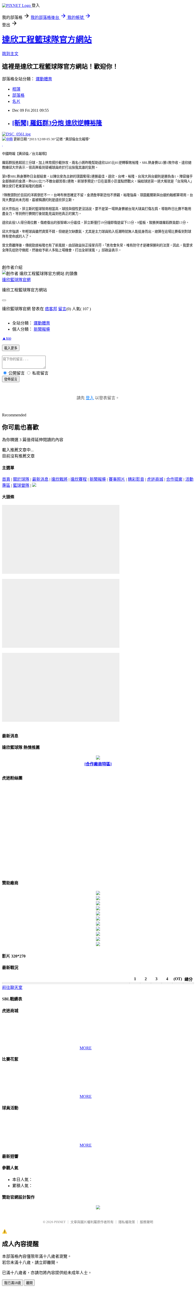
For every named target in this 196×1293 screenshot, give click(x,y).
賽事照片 (117, 479)
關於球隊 (21, 479)
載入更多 (10, 348)
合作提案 (174, 479)
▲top (6, 338)
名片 (16, 101)
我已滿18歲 (12, 1283)
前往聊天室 (12, 987)
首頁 (6, 479)
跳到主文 (10, 54)
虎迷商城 (155, 479)
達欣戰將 (59, 479)
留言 (62, 309)
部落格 (18, 95)
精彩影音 (136, 479)
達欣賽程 (78, 479)
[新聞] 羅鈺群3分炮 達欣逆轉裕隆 (57, 123)
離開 (29, 1283)
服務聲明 (146, 1222)
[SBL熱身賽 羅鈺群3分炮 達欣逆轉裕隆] (2, 144)
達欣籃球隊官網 (16, 280)
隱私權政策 (126, 1222)
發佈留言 (10, 379)
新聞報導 (42, 329)
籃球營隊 (21, 485)
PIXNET (60, 1222)
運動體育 (44, 79)
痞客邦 (51, 309)
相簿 (16, 89)
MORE (86, 1048)
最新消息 (40, 479)
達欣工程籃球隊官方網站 (47, 39)
